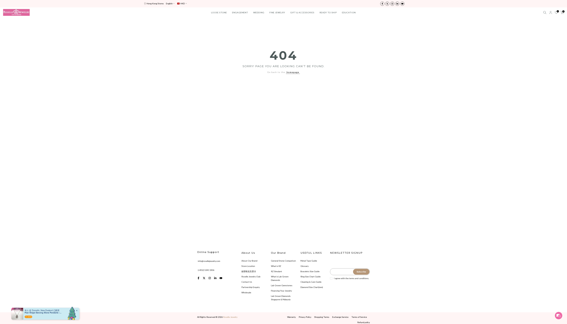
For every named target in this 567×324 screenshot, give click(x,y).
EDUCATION (349, 12)
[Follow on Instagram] (392, 4)
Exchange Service (340, 317)
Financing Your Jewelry (281, 290)
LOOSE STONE (219, 12)
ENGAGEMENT (240, 12)
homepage (293, 72)
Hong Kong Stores (155, 3)
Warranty (291, 317)
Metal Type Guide (308, 260)
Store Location (248, 266)
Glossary (304, 266)
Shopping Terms (321, 317)
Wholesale (246, 292)
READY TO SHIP (328, 12)
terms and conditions (359, 278)
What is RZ (276, 266)
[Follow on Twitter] (387, 4)
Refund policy (363, 322)
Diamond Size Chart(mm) (311, 287)
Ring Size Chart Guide (310, 276)
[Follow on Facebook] (382, 4)
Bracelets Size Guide (310, 271)
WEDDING (258, 12)
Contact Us (246, 282)
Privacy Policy (305, 317)
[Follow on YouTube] (402, 4)
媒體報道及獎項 (248, 271)
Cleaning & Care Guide (310, 282)
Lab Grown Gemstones (281, 285)
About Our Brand (249, 260)
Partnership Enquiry (250, 287)
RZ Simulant (276, 271)
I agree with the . (351, 278)
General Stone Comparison (283, 260)
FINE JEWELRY (277, 12)
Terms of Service (359, 317)
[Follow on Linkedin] (397, 4)
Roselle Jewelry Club (250, 276)
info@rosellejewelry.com (209, 261)
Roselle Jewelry (230, 317)
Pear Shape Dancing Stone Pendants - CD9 (43, 312)
